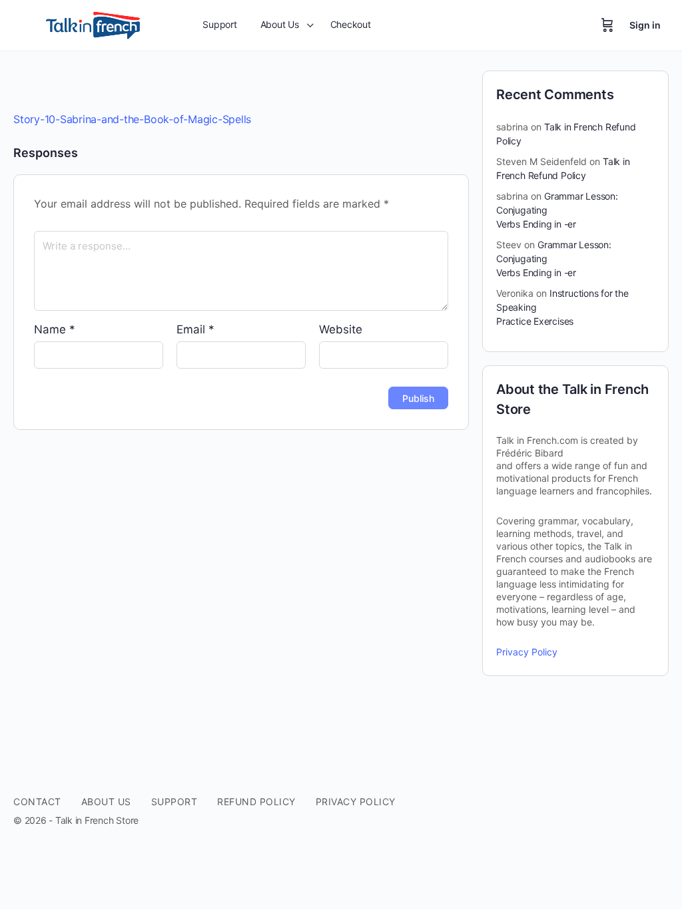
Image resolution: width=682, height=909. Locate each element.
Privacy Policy (526, 651)
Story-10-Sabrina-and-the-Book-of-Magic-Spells (132, 119)
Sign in (645, 25)
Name (54, 329)
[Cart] (607, 25)
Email (195, 329)
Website (340, 329)
